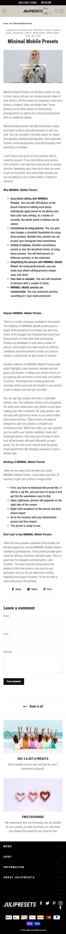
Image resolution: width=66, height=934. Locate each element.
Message (8, 651)
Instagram (48, 30)
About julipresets (19, 877)
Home (6, 23)
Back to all (36, 706)
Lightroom (28, 33)
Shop (8, 856)
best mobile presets (25, 30)
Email (6, 634)
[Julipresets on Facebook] (41, 903)
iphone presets (18, 33)
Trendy (27, 36)
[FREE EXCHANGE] (33, 794)
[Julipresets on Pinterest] (54, 903)
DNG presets (38, 30)
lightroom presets (39, 33)
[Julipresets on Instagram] (60, 903)
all (11, 23)
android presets (11, 30)
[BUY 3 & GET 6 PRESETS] (33, 736)
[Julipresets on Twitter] (47, 903)
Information (14, 867)
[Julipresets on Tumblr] (60, 907)
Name (6, 616)
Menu (8, 846)
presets (56, 33)
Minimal (49, 33)
